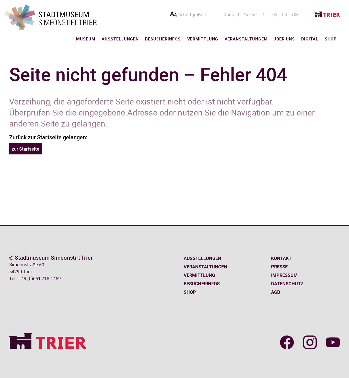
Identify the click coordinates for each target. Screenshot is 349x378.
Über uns (284, 39)
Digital (309, 39)
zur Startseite (25, 149)
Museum (85, 39)
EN (274, 15)
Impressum (284, 275)
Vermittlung (202, 39)
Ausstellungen (120, 39)
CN (295, 15)
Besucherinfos (163, 39)
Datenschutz (287, 283)
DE (264, 15)
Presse (279, 267)
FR (284, 15)
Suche (250, 15)
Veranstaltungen (246, 39)
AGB (275, 292)
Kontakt (231, 15)
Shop (330, 39)
